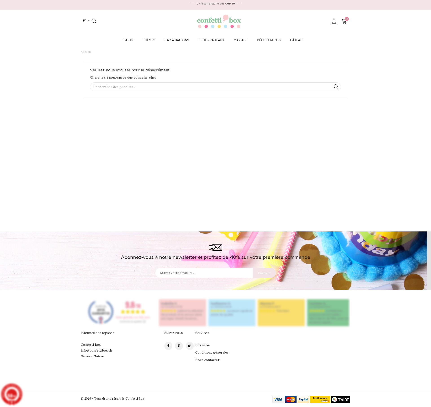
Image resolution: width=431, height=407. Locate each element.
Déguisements (269, 40)
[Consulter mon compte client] (334, 21)
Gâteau (296, 40)
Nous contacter (207, 360)
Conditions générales (212, 352)
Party (128, 40)
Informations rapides (97, 333)
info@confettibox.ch (96, 350)
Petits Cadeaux (211, 40)
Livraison (202, 345)
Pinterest (179, 346)
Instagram (190, 346)
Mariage (240, 40)
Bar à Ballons (177, 40)
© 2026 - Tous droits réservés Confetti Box (112, 398)
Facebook (168, 346)
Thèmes (149, 40)
